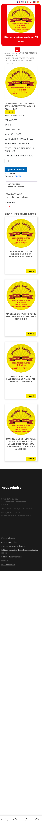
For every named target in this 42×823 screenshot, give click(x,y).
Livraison (4, 561)
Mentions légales (8, 538)
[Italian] (26, 2)
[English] (22, 2)
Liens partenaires (8, 565)
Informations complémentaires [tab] (16, 185)
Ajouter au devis (16, 169)
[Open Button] (17, 49)
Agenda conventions (9, 542)
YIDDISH (15, 58)
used (7, 206)
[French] (18, 2)
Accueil (7, 53)
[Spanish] (38, 2)
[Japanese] (30, 2)
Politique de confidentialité (11, 557)
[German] (34, 2)
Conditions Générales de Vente (13, 546)
